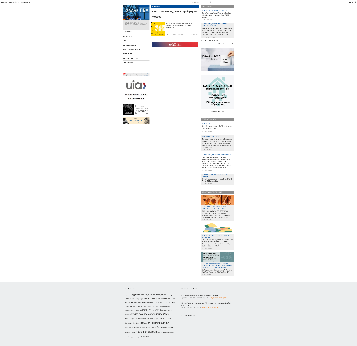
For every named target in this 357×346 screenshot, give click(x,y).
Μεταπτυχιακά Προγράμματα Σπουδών (141, 298)
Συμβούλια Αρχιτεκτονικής (132, 337)
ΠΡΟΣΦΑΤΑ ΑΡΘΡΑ (209, 119)
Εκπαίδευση (127, 54)
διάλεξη (160, 299)
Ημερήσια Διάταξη (160, 323)
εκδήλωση (144, 322)
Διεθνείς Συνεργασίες (130, 58)
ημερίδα (140, 306)
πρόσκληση (149, 302)
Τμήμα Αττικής (128, 295)
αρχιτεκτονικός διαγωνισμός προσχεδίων (149, 295)
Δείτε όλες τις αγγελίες (187, 315)
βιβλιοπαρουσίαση (164, 302)
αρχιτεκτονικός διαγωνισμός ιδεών (150, 314)
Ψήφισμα (134, 310)
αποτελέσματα (157, 327)
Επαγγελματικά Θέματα (131, 49)
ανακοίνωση (130, 332)
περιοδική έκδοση (146, 331)
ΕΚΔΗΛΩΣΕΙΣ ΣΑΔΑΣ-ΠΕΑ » (224, 44)
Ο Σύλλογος (127, 32)
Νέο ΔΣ (163, 310)
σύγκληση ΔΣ (130, 318)
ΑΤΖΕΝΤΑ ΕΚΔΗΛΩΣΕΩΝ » (210, 41)
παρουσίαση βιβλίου (148, 318)
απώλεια (170, 327)
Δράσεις (126, 40)
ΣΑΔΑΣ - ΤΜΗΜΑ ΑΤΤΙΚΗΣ (151, 310)
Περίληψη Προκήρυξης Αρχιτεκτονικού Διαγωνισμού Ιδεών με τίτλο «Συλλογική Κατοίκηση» (179, 25)
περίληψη (155, 302)
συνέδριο (146, 337)
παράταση (158, 318)
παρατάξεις (139, 318)
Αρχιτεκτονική (128, 62)
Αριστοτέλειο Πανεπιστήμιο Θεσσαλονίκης (138, 327)
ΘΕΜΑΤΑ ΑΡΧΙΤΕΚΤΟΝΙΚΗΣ (212, 192)
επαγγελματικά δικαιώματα (165, 332)
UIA (141, 336)
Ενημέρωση (127, 36)
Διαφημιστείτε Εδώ (217, 111)
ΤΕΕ (159, 302)
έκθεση (139, 310)
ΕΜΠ (165, 327)
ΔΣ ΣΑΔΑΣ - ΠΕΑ (151, 306)
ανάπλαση (137, 302)
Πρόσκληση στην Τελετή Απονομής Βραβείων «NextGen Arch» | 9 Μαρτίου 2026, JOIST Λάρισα (217, 15)
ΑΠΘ (143, 302)
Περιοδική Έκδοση (129, 45)
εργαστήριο (169, 295)
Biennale (135, 306)
